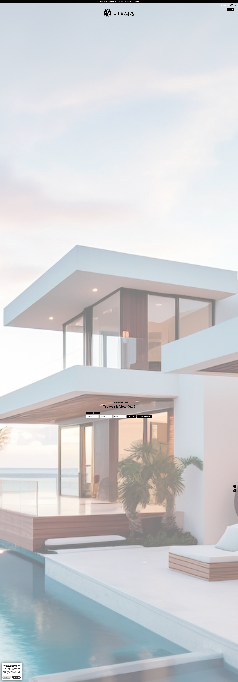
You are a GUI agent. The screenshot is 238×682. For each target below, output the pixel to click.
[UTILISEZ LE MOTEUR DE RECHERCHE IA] (119, 423)
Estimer (97, 413)
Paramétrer (6, 677)
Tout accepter (16, 677)
